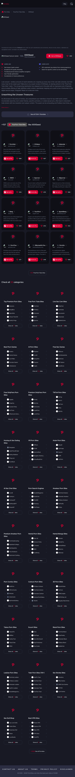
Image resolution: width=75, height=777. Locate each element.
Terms (34, 769)
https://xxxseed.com (29, 57)
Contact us (8, 769)
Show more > (5, 107)
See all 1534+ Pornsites (38, 114)
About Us (23, 769)
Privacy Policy (49, 769)
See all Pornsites (37, 751)
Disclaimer (66, 769)
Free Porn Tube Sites (19, 124)
